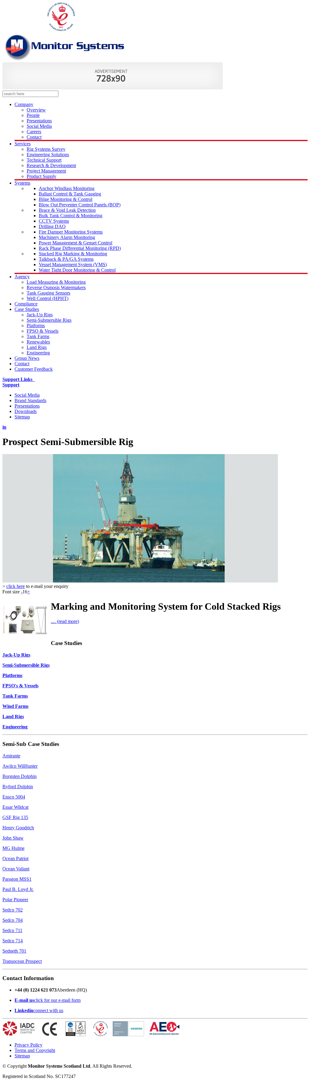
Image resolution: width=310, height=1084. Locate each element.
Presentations (39, 120)
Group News (27, 358)
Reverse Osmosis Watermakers (56, 287)
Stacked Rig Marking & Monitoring (73, 253)
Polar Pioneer (15, 899)
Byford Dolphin (17, 786)
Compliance (26, 303)
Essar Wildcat (15, 807)
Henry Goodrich (18, 827)
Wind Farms (15, 706)
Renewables (38, 341)
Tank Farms (38, 336)
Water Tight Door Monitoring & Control (77, 270)
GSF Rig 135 (15, 817)
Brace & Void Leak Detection (67, 210)
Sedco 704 (12, 920)
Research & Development (51, 165)
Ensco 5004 (13, 796)
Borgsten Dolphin (19, 776)
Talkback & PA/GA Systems (66, 259)
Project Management (46, 170)
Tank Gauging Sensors (48, 292)
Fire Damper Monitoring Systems (71, 231)
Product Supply (41, 176)
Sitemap (22, 416)
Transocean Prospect (22, 961)
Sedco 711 (12, 930)
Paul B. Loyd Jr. (18, 889)
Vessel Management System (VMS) (73, 264)
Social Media (39, 126)
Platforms (36, 325)
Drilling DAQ (52, 226)
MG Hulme (13, 848)
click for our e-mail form (57, 1000)
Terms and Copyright (35, 1050)
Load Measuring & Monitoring (56, 282)
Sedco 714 (12, 940)
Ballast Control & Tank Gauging (70, 193)
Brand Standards (30, 400)
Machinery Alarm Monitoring (67, 237)
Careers (34, 131)
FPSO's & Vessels (20, 685)
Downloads (26, 411)
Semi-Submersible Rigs (49, 320)
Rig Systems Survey (46, 149)
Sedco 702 (12, 909)
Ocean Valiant (15, 868)
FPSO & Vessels (42, 331)
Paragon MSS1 (16, 879)
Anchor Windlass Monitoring (66, 188)
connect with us (48, 1010)
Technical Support (44, 160)
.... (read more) (65, 621)
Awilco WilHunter (20, 766)
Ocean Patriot (15, 858)
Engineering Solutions (48, 154)
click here (15, 586)
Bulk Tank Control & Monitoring (70, 215)
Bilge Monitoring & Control (65, 199)
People (33, 115)
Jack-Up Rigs (40, 314)
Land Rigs (37, 347)
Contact (34, 137)
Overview (36, 109)
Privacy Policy (28, 1044)
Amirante (11, 755)
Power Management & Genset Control (75, 242)
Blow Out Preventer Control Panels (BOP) (79, 204)
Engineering (38, 352)
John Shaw (13, 837)
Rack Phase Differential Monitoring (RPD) (80, 248)
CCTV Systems (54, 221)
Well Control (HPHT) (47, 298)
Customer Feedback (34, 369)
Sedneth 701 (14, 950)
